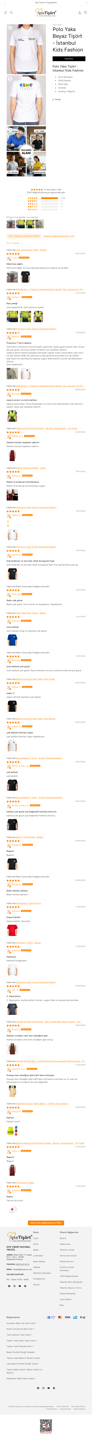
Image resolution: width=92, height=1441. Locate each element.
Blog (62, 1305)
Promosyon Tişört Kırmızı (28, 903)
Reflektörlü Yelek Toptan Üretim (21, 1378)
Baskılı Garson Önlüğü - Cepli (31, 468)
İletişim (36, 1284)
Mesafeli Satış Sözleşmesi (71, 1282)
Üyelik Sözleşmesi (68, 1293)
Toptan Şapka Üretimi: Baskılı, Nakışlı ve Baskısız (24, 1371)
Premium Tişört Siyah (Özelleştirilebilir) (36, 547)
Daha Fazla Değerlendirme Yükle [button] (46, 1223)
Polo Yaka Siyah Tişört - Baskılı (31, 250)
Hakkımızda (65, 1244)
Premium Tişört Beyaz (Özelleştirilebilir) (36, 329)
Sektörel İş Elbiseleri (42, 1273)
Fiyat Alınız (69, 59)
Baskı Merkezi (39, 1261)
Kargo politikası (65, 1409)
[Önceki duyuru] (5, 2)
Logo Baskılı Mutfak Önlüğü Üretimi (22, 1364)
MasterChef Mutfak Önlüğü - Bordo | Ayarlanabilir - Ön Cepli (46, 428)
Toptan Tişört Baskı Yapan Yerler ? (22, 1340)
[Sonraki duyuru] (87, 2)
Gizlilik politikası (63, 1406)
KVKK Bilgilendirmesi (69, 1276)
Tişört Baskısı (66, 1299)
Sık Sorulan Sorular (68, 1255)
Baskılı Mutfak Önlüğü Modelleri (21, 1352)
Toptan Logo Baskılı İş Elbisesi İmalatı (23, 1358)
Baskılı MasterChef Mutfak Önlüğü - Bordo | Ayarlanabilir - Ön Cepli (50, 1143)
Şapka (35, 1250)
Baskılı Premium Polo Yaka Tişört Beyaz (35, 718)
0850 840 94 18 (22, 1264)
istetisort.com (20, 1406)
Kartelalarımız (39, 1279)
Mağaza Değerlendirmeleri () (58, 236)
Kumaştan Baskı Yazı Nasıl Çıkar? (21, 1323)
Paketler (36, 1267)
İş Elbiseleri (38, 1255)
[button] (5, 12)
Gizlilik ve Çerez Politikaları (67, 1269)
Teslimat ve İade (67, 1250)
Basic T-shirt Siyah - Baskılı (29, 837)
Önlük (35, 1244)
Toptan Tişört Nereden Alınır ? (20, 1346)
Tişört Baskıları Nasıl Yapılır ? (19, 1335)
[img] (46, 189)
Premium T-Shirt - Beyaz (28, 942)
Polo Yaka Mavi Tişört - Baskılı (31, 613)
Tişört (35, 1238)
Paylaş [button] (58, 99)
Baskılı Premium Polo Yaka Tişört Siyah (35, 679)
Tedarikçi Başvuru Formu (71, 1288)
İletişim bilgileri (79, 1409)
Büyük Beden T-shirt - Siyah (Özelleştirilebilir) (39, 758)
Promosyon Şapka (25, 1182)
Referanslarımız (67, 1261)
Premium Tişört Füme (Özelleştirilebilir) (36, 982)
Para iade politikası (78, 1406)
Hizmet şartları (51, 1409)
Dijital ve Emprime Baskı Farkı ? (20, 1329)
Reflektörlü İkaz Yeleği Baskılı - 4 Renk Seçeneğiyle (42, 1103)
